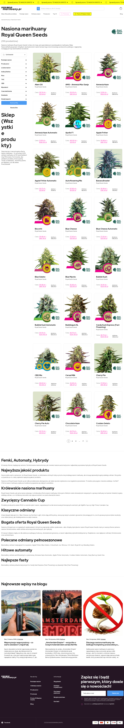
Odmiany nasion (35, 686)
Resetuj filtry (14, 107)
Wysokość (4, 87)
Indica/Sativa (5, 72)
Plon (2, 76)
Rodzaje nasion (6, 60)
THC (2, 79)
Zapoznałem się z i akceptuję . (99, 704)
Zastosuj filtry (14, 102)
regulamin (111, 704)
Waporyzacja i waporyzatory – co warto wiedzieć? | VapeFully (18, 643)
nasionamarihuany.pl (5, 19)
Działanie (4, 95)
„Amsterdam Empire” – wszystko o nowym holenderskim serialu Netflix (61, 643)
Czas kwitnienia (6, 91)
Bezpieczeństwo (59, 697)
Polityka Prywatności (58, 686)
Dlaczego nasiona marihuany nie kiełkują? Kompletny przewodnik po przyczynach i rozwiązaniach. (102, 644)
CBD (2, 83)
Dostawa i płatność (57, 692)
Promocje (66, 14)
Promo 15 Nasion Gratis (83, 14)
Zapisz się (115, 693)
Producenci (5, 64)
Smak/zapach (6, 99)
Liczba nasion (6, 68)
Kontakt (56, 701)
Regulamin (57, 681)
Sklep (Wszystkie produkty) (9, 14)
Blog (121, 14)
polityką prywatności (98, 704)
